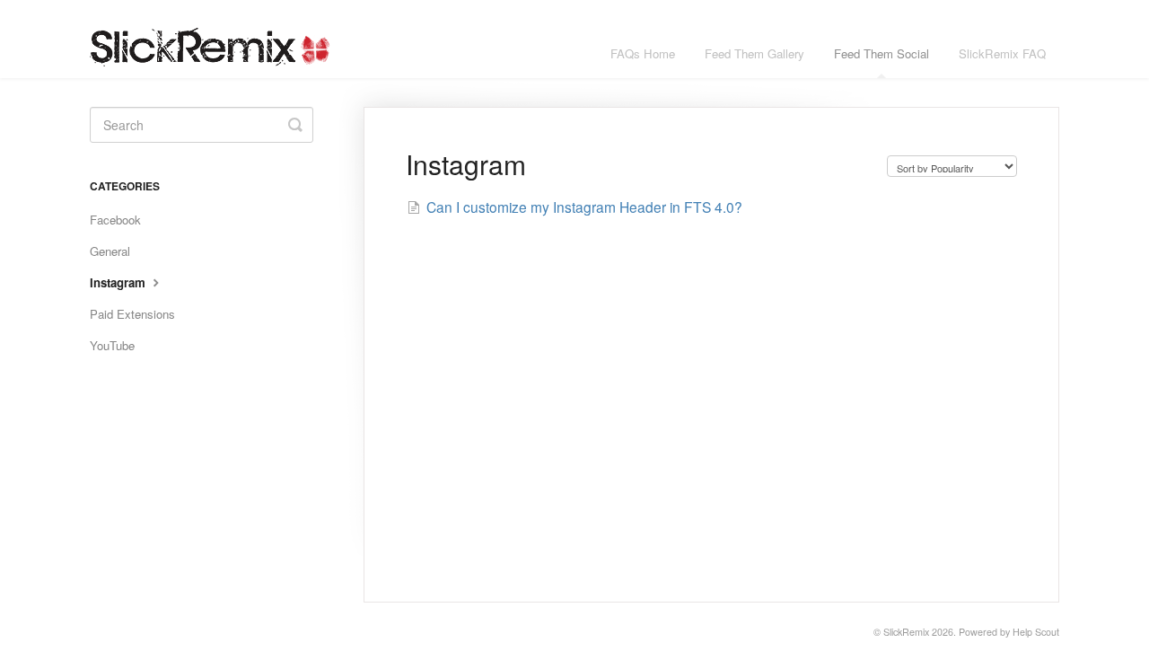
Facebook (115, 219)
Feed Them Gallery (754, 53)
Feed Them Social (881, 53)
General (110, 251)
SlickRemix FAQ (1002, 53)
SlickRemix (906, 631)
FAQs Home (642, 53)
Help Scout (1036, 631)
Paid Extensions (132, 313)
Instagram (119, 282)
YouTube (112, 345)
